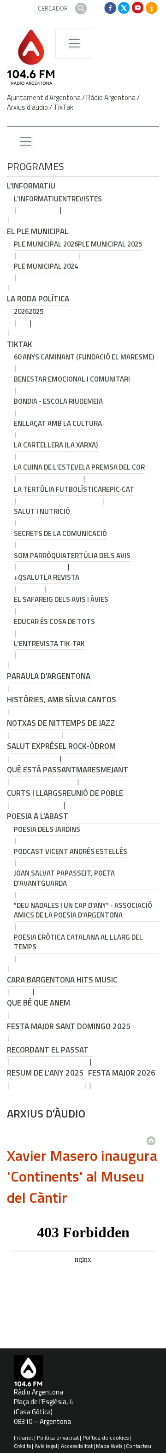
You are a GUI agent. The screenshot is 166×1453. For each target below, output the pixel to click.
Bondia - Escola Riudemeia (58, 401)
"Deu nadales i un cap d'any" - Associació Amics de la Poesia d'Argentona (83, 910)
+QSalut (29, 577)
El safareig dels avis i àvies (61, 599)
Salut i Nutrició (42, 511)
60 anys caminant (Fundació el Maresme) (84, 357)
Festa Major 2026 (121, 1073)
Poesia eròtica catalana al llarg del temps (78, 942)
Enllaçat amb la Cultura (58, 423)
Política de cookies (106, 1437)
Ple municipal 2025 (110, 244)
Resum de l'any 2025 (45, 1073)
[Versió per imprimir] (153, 1138)
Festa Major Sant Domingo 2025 (69, 1026)
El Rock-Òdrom (87, 746)
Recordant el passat (48, 1050)
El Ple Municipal (37, 231)
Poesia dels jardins (47, 829)
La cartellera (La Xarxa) (56, 445)
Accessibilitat (77, 1445)
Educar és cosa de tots (54, 621)
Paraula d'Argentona (48, 676)
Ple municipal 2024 (46, 266)
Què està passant (41, 770)
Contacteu (138, 1445)
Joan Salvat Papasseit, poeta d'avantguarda (64, 878)
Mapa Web (109, 1445)
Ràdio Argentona (111, 97)
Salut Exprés (33, 746)
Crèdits (22, 1445)
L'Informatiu (31, 186)
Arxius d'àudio (27, 107)
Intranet (23, 1437)
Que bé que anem (38, 1003)
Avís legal (46, 1445)
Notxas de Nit (34, 723)
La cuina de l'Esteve (48, 467)
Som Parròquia (40, 555)
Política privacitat (58, 1437)
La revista (61, 577)
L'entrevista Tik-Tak (49, 643)
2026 (21, 311)
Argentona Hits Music (74, 980)
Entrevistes (80, 199)
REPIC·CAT (118, 489)
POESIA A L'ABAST (37, 816)
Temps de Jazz (88, 723)
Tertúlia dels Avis (98, 555)
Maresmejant (102, 770)
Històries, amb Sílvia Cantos (61, 700)
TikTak (63, 107)
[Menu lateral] (26, 142)
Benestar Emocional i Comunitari (72, 379)
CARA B (19, 980)
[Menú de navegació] (74, 44)
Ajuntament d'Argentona (44, 97)
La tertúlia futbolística (58, 489)
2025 (36, 311)
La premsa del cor (113, 467)
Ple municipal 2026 (46, 244)
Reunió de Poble (92, 793)
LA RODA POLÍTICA (38, 299)
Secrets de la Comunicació (60, 533)
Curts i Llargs (34, 793)
